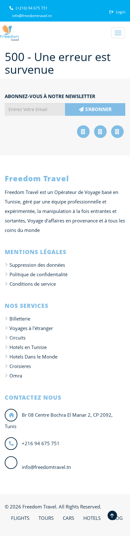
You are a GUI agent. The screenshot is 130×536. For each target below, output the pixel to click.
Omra (15, 375)
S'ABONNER (98, 109)
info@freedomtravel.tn (31, 15)
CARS (68, 518)
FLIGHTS (20, 518)
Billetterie (19, 318)
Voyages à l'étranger (31, 328)
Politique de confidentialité (38, 274)
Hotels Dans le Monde (33, 356)
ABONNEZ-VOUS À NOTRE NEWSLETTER (50, 96)
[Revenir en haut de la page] (112, 515)
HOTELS (92, 518)
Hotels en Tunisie (28, 347)
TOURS (46, 518)
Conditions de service (32, 284)
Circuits (17, 337)
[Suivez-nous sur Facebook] (83, 131)
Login (120, 12)
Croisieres (20, 366)
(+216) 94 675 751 (31, 8)
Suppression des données (37, 265)
